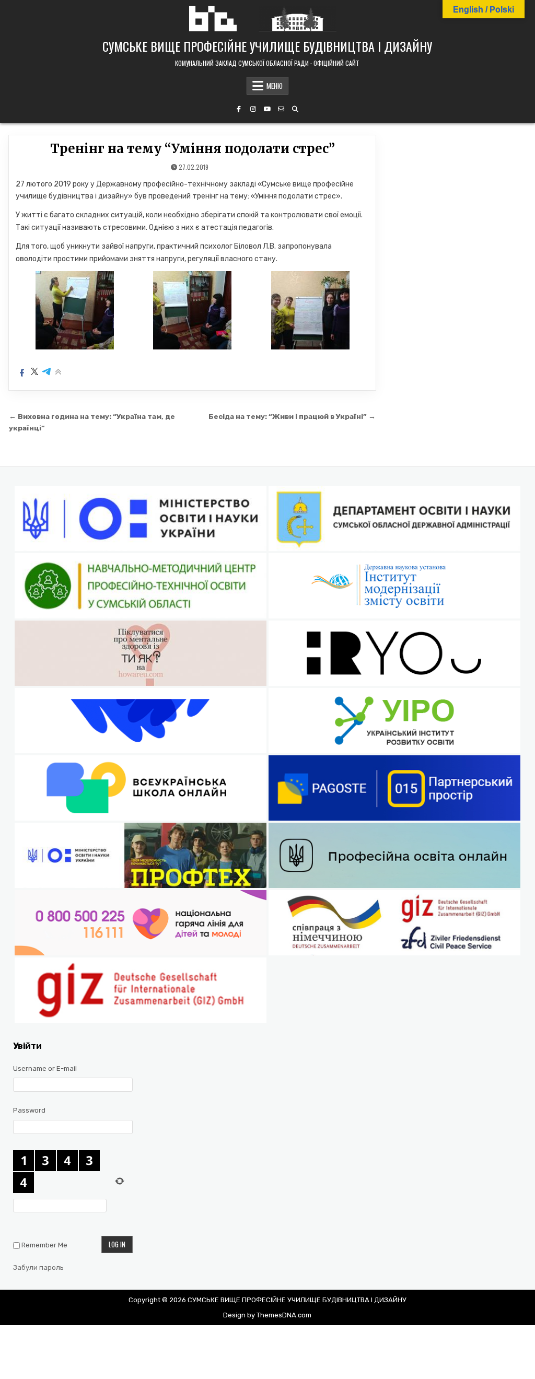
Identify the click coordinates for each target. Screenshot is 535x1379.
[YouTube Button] (267, 109)
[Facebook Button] (239, 109)
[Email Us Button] (281, 109)
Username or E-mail (45, 1068)
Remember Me (44, 1245)
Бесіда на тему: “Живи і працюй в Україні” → (292, 416)
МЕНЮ (274, 85)
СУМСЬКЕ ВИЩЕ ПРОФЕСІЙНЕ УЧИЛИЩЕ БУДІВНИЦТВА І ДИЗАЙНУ (267, 46)
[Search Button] (295, 109)
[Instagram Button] (253, 109)
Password (29, 1110)
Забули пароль (38, 1267)
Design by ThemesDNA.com (267, 1315)
